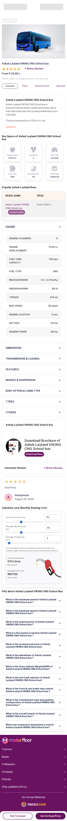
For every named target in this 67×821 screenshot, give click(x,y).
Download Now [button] (34, 454)
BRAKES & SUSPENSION (20, 380)
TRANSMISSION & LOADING (22, 358)
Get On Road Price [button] (50, 816)
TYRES (10, 401)
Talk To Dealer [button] (18, 816)
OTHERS (11, 412)
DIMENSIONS (14, 347)
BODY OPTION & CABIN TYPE (23, 390)
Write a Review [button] (35, 68)
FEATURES (12, 369)
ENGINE (10, 226)
